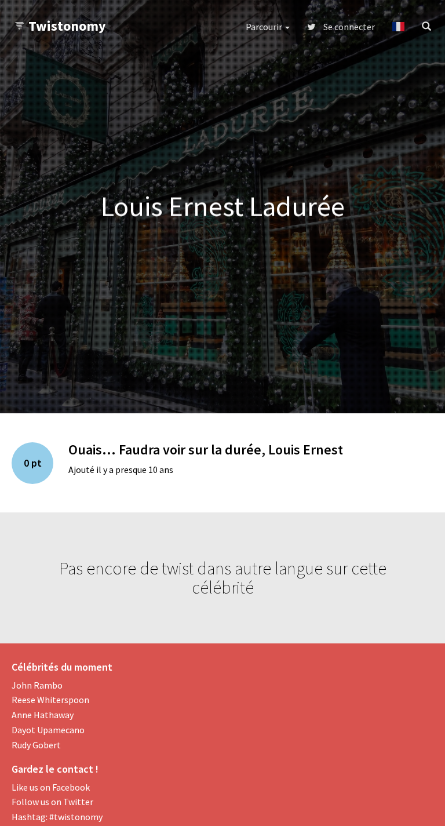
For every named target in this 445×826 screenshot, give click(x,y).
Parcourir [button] (265, 26)
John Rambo (37, 685)
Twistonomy (67, 26)
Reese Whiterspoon (50, 699)
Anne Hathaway (43, 715)
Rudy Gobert (36, 745)
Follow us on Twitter (52, 801)
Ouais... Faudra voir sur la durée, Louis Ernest (205, 450)
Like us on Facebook (51, 787)
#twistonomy (76, 817)
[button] (398, 26)
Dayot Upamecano (48, 730)
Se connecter (348, 26)
